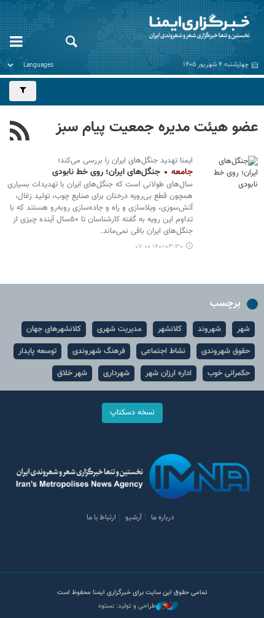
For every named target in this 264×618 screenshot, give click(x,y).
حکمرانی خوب (229, 373)
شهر (243, 329)
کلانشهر (170, 329)
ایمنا (176, 27)
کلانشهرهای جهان (53, 329)
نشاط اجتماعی (163, 351)
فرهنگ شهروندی (98, 351)
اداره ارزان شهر (169, 373)
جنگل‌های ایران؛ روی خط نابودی (122, 172)
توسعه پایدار (37, 351)
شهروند (209, 329)
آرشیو (133, 517)
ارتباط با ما (101, 517)
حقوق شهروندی (225, 351)
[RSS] (20, 132)
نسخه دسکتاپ (132, 412)
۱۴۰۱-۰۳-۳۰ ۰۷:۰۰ (159, 247)
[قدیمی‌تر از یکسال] (230, 174)
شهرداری (116, 373)
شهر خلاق (72, 373)
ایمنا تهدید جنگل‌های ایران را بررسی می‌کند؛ (125, 160)
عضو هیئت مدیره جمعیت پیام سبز (157, 127)
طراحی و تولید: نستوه (127, 606)
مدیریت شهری (119, 329)
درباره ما (162, 517)
